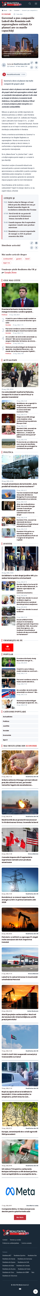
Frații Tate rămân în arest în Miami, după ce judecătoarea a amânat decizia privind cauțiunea (27, 601)
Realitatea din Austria (9, 1269)
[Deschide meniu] (36, 4)
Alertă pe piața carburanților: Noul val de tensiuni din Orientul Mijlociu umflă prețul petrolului (19, 1017)
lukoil (27, 259)
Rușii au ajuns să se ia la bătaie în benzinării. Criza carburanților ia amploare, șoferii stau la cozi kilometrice (17, 1096)
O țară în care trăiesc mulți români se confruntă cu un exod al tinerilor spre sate (21, 320)
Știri (11, 10)
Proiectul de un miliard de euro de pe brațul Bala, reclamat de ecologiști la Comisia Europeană (27, 445)
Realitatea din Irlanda (9, 1259)
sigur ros (6, 263)
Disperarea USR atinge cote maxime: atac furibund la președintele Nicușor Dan (27, 420)
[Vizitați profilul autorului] (4, 65)
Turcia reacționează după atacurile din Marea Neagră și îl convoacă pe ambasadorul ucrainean (27, 496)
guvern (19, 259)
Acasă (5, 10)
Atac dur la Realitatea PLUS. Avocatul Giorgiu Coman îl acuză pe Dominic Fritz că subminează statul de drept (26, 509)
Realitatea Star (32, 1255)
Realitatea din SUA (23, 1262)
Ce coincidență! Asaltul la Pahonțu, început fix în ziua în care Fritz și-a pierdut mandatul (18, 394)
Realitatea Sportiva (19, 1255)
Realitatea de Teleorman (10, 1276)
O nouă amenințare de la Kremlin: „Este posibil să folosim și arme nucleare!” (19, 485)
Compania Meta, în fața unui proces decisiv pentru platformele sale (18, 1210)
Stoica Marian (33, 854)
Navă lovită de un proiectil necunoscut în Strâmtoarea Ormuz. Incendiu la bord (20, 216)
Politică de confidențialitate (11, 1243)
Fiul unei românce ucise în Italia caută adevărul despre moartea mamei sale (21, 330)
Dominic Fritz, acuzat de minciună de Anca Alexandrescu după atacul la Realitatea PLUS (27, 523)
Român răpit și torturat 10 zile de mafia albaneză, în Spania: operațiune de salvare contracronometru (27, 588)
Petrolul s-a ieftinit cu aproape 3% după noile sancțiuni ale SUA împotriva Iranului (20, 939)
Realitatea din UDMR (23, 1272)
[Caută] (30, 3)
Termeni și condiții (15, 1240)
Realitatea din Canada (23, 1265)
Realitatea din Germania (25, 1259)
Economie (16, 10)
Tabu (32, 1272)
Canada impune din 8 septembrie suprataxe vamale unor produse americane (22, 225)
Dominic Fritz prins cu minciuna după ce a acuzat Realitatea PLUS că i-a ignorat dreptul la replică (27, 535)
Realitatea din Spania (9, 1262)
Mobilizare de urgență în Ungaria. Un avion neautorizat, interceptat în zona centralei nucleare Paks (27, 407)
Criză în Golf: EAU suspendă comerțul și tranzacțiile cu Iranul (19, 1055)
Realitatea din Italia (8, 1265)
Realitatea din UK (22, 64)
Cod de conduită (26, 1243)
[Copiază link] (32, 63)
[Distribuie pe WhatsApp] (32, 67)
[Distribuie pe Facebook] (36, 63)
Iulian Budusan (32, 1011)
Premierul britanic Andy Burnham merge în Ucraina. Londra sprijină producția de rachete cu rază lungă (18, 312)
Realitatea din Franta (24, 1269)
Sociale (8, 325)
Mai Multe (20, 1217)
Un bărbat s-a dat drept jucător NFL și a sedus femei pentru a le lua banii (19, 576)
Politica (4, 315)
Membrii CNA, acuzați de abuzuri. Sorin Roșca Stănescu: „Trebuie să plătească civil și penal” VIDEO (26, 432)
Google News (10, 272)
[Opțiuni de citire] (35, 1291)
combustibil (8, 259)
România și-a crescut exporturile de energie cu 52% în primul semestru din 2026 (22, 233)
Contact (5, 1240)
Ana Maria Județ (32, 1205)
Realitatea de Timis (8, 1272)
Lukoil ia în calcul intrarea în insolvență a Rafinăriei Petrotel (20, 978)
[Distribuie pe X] (36, 67)
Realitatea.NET (7, 1255)
